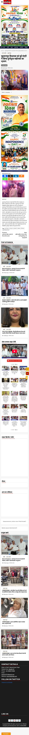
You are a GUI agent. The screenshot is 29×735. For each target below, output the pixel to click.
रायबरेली (21, 47)
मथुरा (12, 47)
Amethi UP (11, 669)
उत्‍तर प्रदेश (2, 47)
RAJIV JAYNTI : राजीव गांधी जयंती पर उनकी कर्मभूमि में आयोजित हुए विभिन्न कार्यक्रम (14, 300)
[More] (10, 179)
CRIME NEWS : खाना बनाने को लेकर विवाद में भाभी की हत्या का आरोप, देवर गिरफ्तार (14, 654)
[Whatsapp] (5, 179)
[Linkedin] (16, 176)
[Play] (27, 373)
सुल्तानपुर (16, 47)
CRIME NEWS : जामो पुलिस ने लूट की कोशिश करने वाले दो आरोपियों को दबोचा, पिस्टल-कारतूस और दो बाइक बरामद (14, 591)
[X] (10, 176)
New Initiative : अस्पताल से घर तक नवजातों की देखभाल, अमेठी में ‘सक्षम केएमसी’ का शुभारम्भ (13, 269)
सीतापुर (26, 47)
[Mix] (21, 176)
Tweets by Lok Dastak (6, 682)
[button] (16, 364)
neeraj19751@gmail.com (7, 674)
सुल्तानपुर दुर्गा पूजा (6, 229)
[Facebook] (5, 176)
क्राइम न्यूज (5, 588)
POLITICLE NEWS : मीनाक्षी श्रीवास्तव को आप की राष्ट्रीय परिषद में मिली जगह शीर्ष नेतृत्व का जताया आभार (13, 332)
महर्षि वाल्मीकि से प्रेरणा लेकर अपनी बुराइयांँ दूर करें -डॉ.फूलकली (21, 235)
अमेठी (8, 47)
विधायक (22, 228)
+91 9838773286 (10, 671)
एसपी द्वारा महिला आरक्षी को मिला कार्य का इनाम (7, 234)
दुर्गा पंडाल (7, 228)
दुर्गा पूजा (11, 228)
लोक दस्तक (11, 67)
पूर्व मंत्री (15, 228)
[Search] (27, 377)
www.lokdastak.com (12, 676)
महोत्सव (19, 228)
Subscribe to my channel (15, 360)
